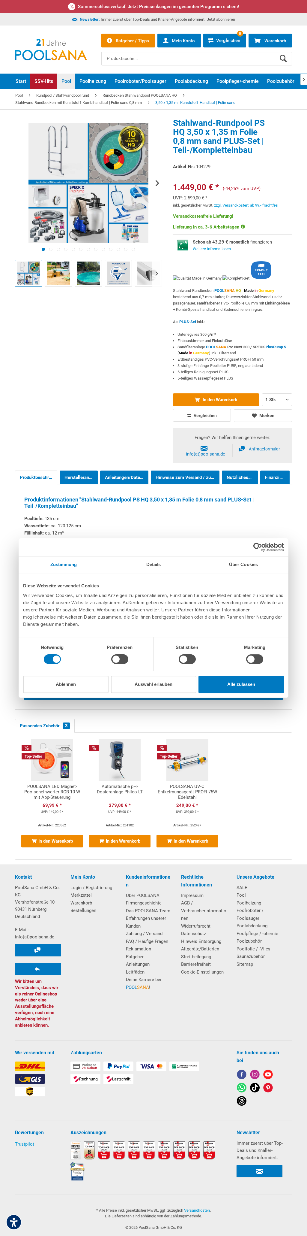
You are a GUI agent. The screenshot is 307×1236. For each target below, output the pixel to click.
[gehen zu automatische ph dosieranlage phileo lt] (120, 796)
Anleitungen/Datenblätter (126, 477)
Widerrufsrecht (195, 926)
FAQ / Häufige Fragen (147, 941)
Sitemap (245, 964)
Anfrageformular (264, 449)
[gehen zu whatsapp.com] (242, 1089)
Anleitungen (138, 964)
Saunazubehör (251, 956)
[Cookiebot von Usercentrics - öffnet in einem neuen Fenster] (257, 547)
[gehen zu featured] (268, 1075)
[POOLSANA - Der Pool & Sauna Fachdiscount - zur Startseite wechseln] (51, 50)
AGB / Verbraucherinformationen (203, 910)
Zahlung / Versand (144, 933)
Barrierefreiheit (196, 964)
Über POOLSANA (142, 895)
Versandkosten (197, 1210)
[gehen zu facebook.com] (242, 1075)
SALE (242, 887)
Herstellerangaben (81, 477)
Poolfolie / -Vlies (253, 949)
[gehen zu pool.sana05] (255, 1075)
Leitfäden (135, 972)
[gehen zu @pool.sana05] (242, 1102)
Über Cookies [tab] (243, 564)
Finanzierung (277, 477)
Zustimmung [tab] (63, 564)
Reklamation (138, 949)
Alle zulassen (241, 684)
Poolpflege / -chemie (257, 933)
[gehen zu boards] (268, 1089)
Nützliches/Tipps (242, 477)
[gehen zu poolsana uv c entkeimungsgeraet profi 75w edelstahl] (187, 796)
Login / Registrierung (91, 887)
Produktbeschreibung (38, 477)
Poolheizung (249, 903)
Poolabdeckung (252, 926)
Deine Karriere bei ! (143, 983)
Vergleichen (205, 415)
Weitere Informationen (212, 249)
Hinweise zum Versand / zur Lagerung (187, 477)
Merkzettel (81, 895)
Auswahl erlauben (153, 684)
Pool (241, 895)
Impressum (192, 895)
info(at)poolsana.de (205, 454)
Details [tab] (153, 564)
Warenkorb (81, 903)
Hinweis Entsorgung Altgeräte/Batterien (201, 945)
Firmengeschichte (144, 903)
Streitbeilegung (196, 956)
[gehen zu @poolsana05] (255, 1089)
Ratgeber (135, 956)
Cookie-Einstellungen (202, 972)
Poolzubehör (249, 941)
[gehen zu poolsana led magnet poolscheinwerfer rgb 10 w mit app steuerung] (52, 796)
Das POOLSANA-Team (148, 910)
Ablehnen (66, 684)
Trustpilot (24, 1144)
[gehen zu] (43, 249)
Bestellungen (83, 910)
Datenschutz (193, 933)
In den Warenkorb (219, 399)
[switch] (119, 659)
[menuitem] (196, 54)
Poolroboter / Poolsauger (250, 914)
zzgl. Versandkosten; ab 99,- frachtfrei (246, 205)
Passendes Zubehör (44, 726)
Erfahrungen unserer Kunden (146, 922)
